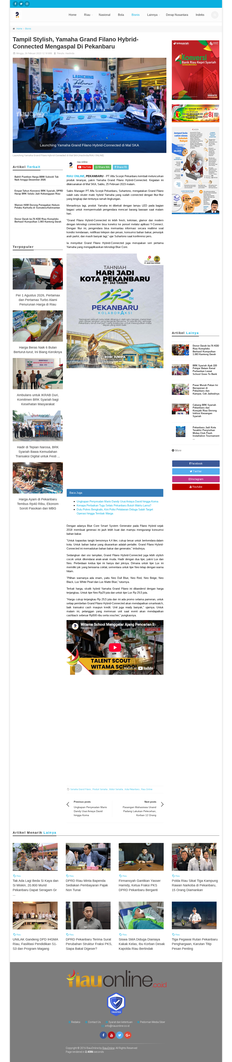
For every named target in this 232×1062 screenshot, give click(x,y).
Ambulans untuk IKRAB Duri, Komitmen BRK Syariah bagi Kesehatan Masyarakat (38, 399)
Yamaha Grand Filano (80, 789)
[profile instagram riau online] (27, 4)
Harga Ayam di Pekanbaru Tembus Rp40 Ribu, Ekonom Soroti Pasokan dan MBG (38, 503)
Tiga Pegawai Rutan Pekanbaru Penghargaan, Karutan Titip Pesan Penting (195, 944)
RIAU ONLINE (75, 176)
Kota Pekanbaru (132, 789)
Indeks (200, 14)
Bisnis (136, 14)
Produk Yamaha (99, 789)
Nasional (104, 14)
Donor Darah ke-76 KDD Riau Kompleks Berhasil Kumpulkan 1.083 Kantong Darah (37, 220)
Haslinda (69, 53)
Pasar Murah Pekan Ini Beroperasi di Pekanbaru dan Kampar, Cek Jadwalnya (206, 389)
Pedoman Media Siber (152, 1022)
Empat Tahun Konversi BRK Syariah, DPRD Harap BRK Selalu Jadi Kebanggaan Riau (38, 192)
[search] (214, 15)
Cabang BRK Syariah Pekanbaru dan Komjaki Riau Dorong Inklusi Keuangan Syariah (205, 411)
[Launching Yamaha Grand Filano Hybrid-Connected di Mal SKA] (89, 105)
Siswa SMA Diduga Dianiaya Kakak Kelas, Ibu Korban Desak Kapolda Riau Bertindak (142, 944)
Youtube (197, 486)
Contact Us (94, 1022)
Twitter (197, 471)
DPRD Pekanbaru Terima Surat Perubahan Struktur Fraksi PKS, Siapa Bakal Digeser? (89, 944)
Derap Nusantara (177, 14)
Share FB (121, 167)
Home (72, 14)
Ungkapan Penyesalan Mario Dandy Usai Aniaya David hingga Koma (117, 501)
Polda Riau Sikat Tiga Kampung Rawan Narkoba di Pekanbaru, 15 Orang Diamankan (195, 885)
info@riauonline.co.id (117, 1025)
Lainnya (152, 14)
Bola (121, 14)
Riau (87, 14)
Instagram (197, 479)
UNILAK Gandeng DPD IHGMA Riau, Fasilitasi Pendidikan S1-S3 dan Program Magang (35, 944)
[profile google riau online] (127, 1035)
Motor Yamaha (116, 789)
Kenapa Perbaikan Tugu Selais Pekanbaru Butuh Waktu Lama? (114, 505)
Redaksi (75, 1022)
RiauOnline (108, 1048)
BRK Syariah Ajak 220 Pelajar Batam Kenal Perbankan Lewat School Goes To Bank (205, 369)
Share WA (103, 167)
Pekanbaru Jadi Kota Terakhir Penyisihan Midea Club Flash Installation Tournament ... (206, 433)
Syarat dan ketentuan (120, 1022)
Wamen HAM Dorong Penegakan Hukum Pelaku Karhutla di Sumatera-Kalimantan (37, 206)
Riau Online (146, 789)
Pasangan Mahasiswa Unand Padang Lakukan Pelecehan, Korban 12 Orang (139, 811)
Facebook (196, 463)
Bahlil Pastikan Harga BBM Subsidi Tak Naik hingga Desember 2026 (36, 178)
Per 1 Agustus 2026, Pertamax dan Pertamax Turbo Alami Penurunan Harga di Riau (38, 300)
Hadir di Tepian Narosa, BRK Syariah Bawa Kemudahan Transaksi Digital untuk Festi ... (38, 451)
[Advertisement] (115, 463)
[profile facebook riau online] (15, 4)
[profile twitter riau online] (21, 4)
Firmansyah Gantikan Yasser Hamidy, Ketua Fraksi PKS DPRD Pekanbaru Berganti (140, 885)
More (178, 450)
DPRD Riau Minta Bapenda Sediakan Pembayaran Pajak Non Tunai (87, 885)
